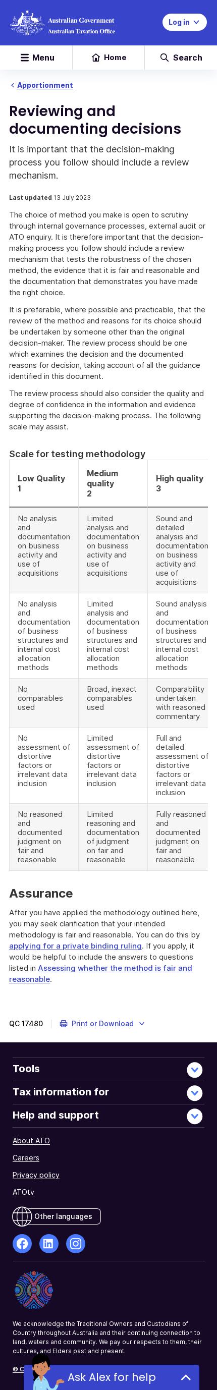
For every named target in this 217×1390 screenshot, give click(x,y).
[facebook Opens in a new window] (22, 1243)
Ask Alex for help (112, 1377)
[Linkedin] (49, 1243)
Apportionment (45, 85)
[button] (102, 1023)
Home (115, 57)
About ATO (31, 1140)
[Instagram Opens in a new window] (75, 1243)
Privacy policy (36, 1175)
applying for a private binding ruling (75, 946)
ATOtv (23, 1192)
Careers (26, 1157)
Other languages (63, 1216)
